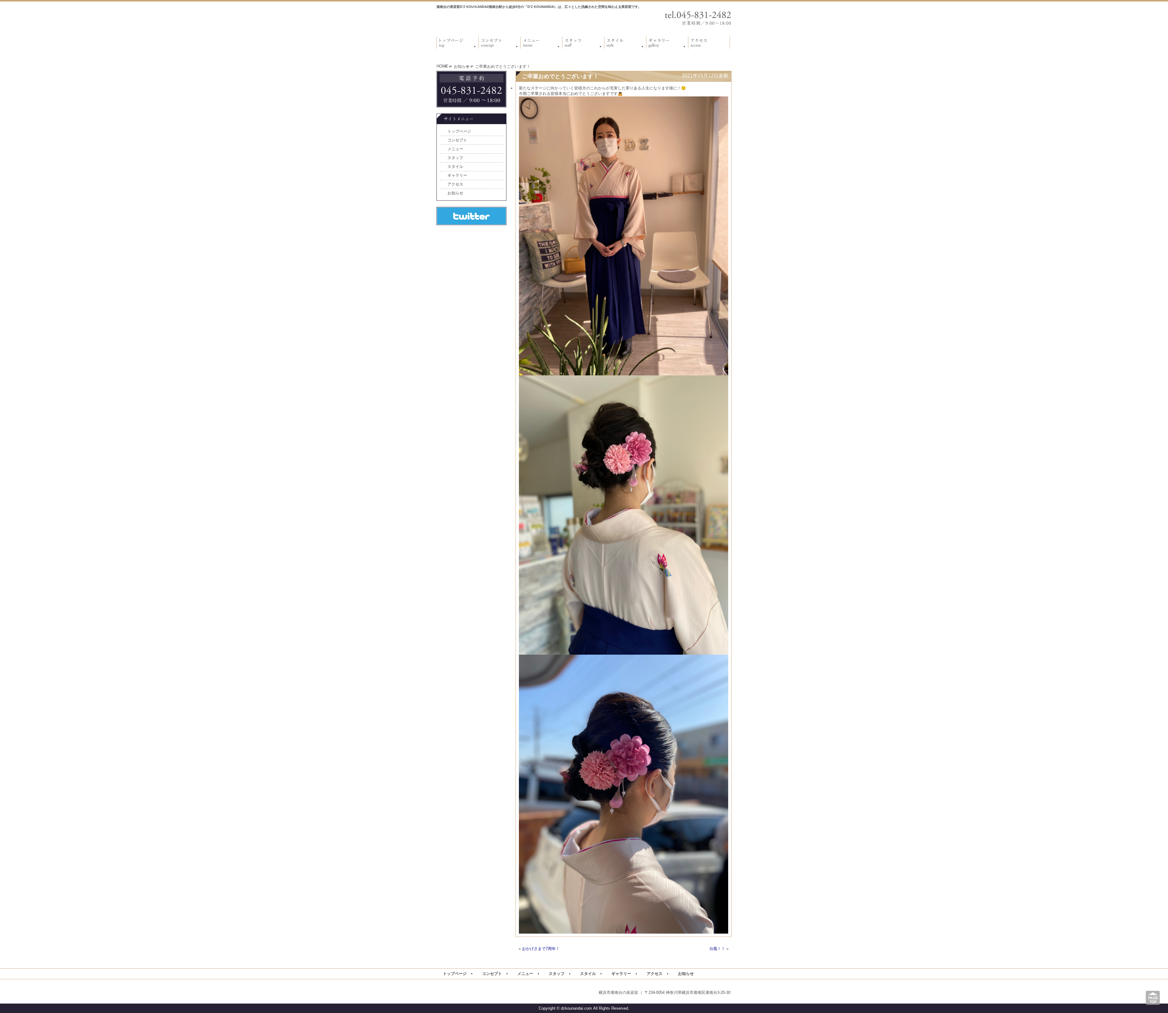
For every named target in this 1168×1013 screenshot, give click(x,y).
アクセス (455, 184)
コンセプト (457, 140)
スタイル (455, 166)
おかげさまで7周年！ (541, 948)
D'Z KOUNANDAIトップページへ (477, 20)
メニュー (455, 149)
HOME (442, 66)
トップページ (459, 131)
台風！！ (717, 948)
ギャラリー (457, 175)
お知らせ (462, 66)
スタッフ (455, 157)
